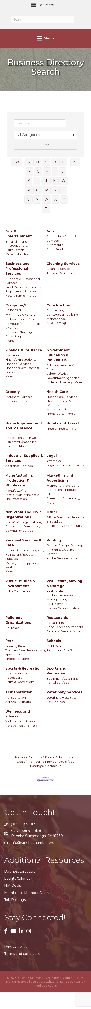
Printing (54, 540)
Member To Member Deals (47, 761)
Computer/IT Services (16, 307)
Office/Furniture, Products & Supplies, (65, 519)
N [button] (54, 181)
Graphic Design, (58, 545)
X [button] (55, 199)
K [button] (28, 181)
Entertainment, (16, 241)
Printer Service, (57, 558)
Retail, (22, 646)
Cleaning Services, (60, 268)
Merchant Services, (19, 396)
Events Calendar (56, 757)
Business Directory (28, 757)
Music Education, (17, 254)
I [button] (55, 171)
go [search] (47, 145)
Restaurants (57, 618)
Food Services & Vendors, (65, 627)
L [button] (37, 181)
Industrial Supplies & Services (24, 458)
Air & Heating (56, 323)
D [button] (54, 162)
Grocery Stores (16, 401)
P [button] (29, 190)
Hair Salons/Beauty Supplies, (19, 556)
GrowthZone (49, 981)
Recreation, (13, 677)
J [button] (62, 171)
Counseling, (13, 550)
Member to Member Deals (26, 893)
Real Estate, (55, 591)
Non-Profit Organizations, (23, 522)
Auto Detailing (57, 249)
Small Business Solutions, (23, 287)
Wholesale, (32, 495)
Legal (52, 456)
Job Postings (15, 900)
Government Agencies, (63, 378)
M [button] (45, 181)
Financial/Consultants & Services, (22, 370)
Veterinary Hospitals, (61, 697)
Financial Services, (18, 363)
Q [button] (37, 190)
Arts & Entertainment (18, 233)
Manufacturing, (16, 490)
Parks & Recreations (19, 682)
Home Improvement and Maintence (23, 425)
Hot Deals (12, 885)
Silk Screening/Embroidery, (63, 496)
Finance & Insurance (23, 350)
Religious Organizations (18, 620)
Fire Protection (16, 499)
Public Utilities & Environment (20, 583)
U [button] (28, 199)
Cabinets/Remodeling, (21, 441)
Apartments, (55, 603)
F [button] (30, 171)
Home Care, (55, 413)
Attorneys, (54, 461)
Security (76, 525)
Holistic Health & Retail (21, 725)
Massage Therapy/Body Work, (22, 565)
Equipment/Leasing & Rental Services (62, 680)
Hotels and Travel (63, 423)
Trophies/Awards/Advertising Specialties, (25, 652)
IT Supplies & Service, (20, 315)
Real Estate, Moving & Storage (64, 583)
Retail (10, 641)
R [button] (46, 190)
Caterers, (53, 631)
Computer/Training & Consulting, (20, 334)
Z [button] (46, 209)
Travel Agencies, (16, 673)
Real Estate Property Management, (61, 597)
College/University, (60, 382)
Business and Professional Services (17, 269)
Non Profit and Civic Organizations (23, 514)
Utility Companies (17, 591)
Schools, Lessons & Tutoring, (60, 367)
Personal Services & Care (23, 542)
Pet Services (56, 701)
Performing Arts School (63, 650)
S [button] (55, 190)
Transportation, (15, 697)
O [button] (63, 181)
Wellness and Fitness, (20, 721)
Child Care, (54, 646)
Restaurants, (55, 622)
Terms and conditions (22, 954)
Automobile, (55, 245)
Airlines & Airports (18, 701)
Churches (12, 627)
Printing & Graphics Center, (60, 552)
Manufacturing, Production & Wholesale (19, 480)
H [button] (47, 171)
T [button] (63, 190)
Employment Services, (21, 291)
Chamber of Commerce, (22, 526)
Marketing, (54, 485)
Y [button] (64, 199)
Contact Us (53, 766)
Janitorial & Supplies (61, 273)
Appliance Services (19, 466)
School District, (57, 373)
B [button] (37, 162)
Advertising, (71, 485)
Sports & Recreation (23, 668)
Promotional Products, (63, 489)
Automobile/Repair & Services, (62, 238)
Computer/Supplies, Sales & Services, (23, 326)
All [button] (75, 162)
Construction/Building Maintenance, (62, 316)
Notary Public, (15, 295)
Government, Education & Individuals (58, 355)
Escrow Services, (59, 608)
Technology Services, (20, 319)
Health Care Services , (62, 396)
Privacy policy (15, 947)
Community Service (19, 530)
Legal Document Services (65, 465)
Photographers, (16, 245)
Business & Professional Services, (22, 281)
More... (36, 254)
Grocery (12, 392)
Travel (73, 428)
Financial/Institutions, (20, 359)
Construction (58, 305)
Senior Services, (58, 525)
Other (52, 512)
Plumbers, (12, 433)
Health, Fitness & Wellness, (59, 403)
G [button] (38, 171)
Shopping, (12, 658)
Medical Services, (59, 409)
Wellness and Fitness (17, 713)
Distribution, (14, 495)
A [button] (29, 162)
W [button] (46, 199)
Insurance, (12, 355)
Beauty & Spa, (33, 550)
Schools (54, 641)
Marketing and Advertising (60, 477)
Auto (51, 231)
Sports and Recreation (56, 670)
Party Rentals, (15, 249)
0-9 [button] (16, 162)
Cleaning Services (63, 264)
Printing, (77, 545)
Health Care (57, 392)
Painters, (11, 446)
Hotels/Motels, (57, 428)
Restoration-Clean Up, (21, 437)
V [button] (37, 199)
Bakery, (66, 631)
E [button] (63, 162)
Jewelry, (11, 646)
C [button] (46, 162)
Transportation (18, 692)
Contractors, (55, 310)
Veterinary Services (64, 692)
